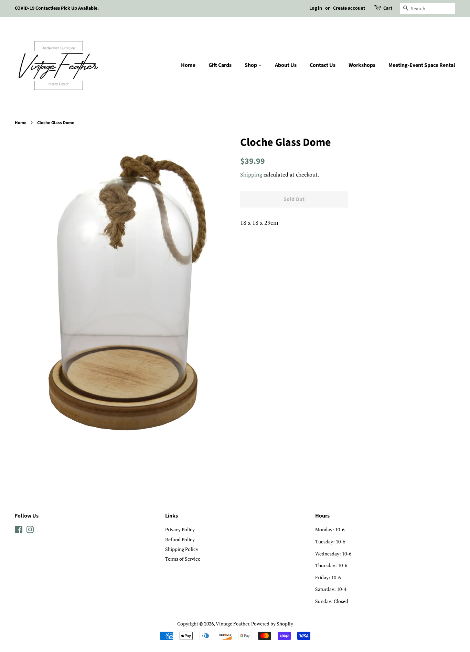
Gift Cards (220, 65)
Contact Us (322, 65)
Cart (387, 8)
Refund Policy (180, 539)
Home (188, 65)
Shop (251, 65)
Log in (315, 8)
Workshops (362, 65)
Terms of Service (182, 558)
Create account (349, 8)
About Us (286, 65)
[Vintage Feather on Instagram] (30, 531)
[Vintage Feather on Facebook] (19, 531)
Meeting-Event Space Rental (421, 65)
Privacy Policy (180, 529)
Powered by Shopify (272, 623)
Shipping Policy (181, 549)
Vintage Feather (232, 623)
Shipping (251, 174)
